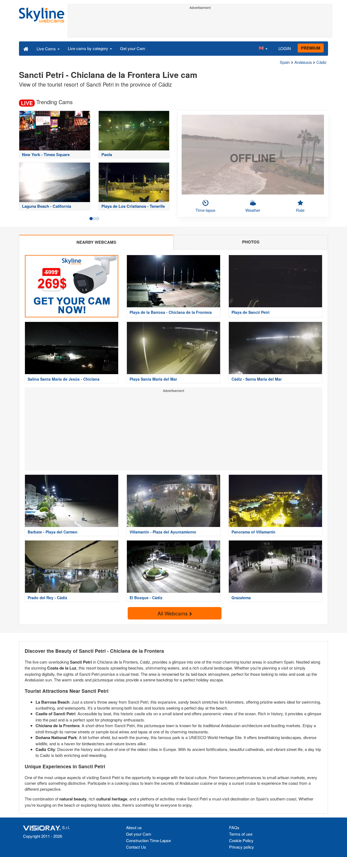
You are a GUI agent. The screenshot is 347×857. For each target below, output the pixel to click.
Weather (252, 210)
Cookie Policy (241, 840)
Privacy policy (241, 847)
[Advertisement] (200, 23)
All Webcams (173, 613)
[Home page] (26, 48)
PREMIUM (310, 48)
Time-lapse (205, 210)
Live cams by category (88, 48)
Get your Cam (132, 48)
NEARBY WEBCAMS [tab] (96, 242)
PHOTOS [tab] (250, 242)
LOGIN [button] (284, 48)
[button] (263, 48)
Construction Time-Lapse (148, 840)
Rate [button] (300, 210)
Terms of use (240, 834)
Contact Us (136, 847)
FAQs (234, 827)
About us (134, 827)
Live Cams (47, 48)
